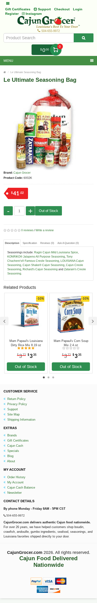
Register (12, 14)
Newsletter (14, 492)
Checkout (62, 9)
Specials (12, 451)
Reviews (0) (47, 243)
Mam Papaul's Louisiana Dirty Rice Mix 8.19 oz (26, 343)
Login (77, 9)
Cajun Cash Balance (20, 487)
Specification (30, 243)
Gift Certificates (17, 9)
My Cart (55, 49)
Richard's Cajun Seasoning (40, 269)
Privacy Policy (16, 404)
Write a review (45, 230)
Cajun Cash (14, 445)
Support (12, 409)
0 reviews (27, 230)
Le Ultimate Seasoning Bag (25, 72)
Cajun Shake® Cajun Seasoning (44, 265)
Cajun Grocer (22, 172)
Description (12, 243)
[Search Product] (83, 37)
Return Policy (16, 399)
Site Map (13, 414)
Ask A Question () (68, 243)
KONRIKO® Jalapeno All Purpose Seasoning (36, 256)
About (10, 461)
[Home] (5, 72)
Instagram (33, 14)
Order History (15, 477)
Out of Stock (48, 211)
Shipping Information (20, 419)
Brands (11, 435)
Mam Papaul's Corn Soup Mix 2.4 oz (71, 343)
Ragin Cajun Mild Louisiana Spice (56, 252)
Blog (9, 456)
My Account (15, 482)
